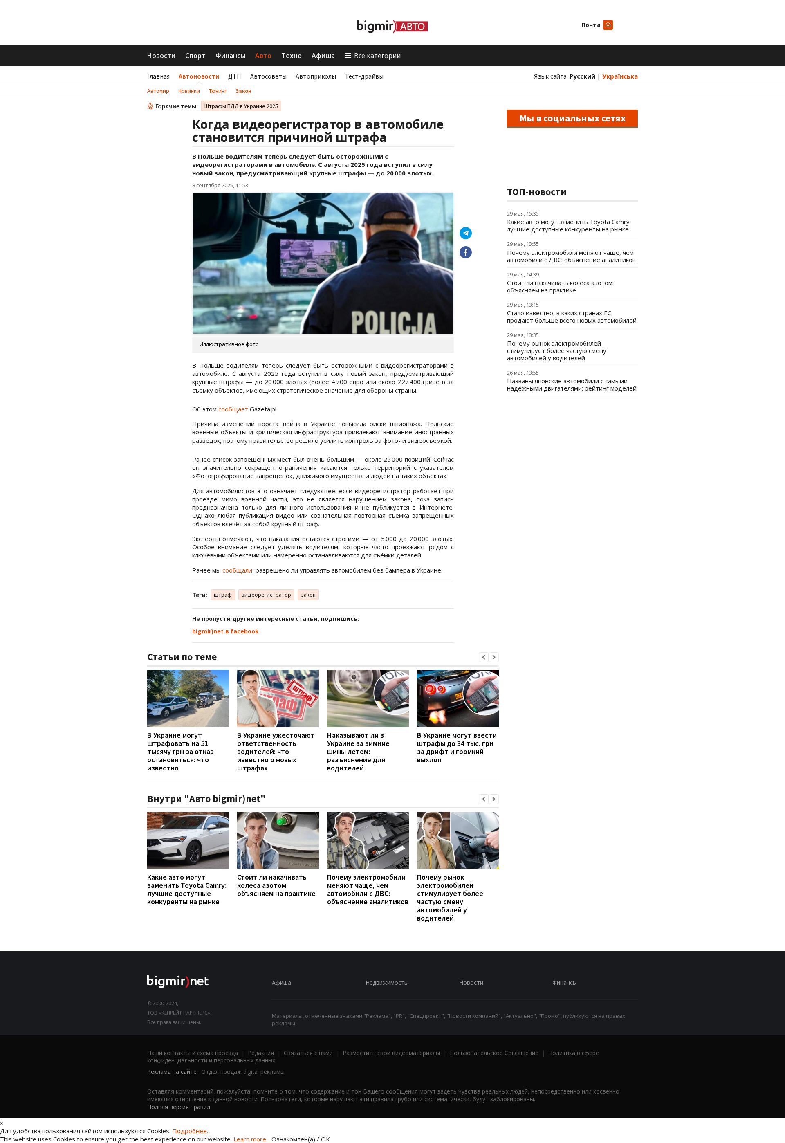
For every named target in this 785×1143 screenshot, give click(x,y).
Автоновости (199, 76)
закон (308, 594)
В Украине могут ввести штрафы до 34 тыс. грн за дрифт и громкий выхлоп (457, 747)
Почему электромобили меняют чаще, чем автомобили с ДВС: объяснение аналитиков (367, 889)
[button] (484, 657)
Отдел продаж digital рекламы (243, 1072)
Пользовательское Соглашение (494, 1053)
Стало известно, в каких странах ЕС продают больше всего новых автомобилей (572, 316)
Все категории (377, 55)
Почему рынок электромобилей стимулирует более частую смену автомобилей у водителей (450, 897)
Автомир (158, 90)
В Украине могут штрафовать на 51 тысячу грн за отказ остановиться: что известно (180, 751)
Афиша (323, 55)
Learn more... (251, 1139)
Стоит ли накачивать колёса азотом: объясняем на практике (276, 885)
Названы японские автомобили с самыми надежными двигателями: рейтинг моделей (572, 384)
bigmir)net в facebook (225, 631)
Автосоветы (268, 76)
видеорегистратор (266, 594)
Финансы (230, 55)
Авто (263, 55)
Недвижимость (387, 982)
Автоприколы (316, 76)
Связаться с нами (308, 1053)
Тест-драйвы (364, 76)
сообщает (233, 409)
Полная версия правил (178, 1107)
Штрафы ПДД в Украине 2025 (241, 106)
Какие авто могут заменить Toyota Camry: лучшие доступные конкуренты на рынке (187, 889)
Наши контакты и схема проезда (192, 1053)
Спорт (195, 55)
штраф (223, 594)
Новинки (189, 90)
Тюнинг (218, 90)
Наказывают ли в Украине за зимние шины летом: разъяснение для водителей (358, 751)
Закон (243, 90)
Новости (161, 55)
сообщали (237, 570)
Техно (291, 55)
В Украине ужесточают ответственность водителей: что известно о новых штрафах (276, 751)
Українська (620, 76)
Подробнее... (191, 1131)
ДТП (234, 76)
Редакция (261, 1053)
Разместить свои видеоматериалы (391, 1053)
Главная (158, 76)
